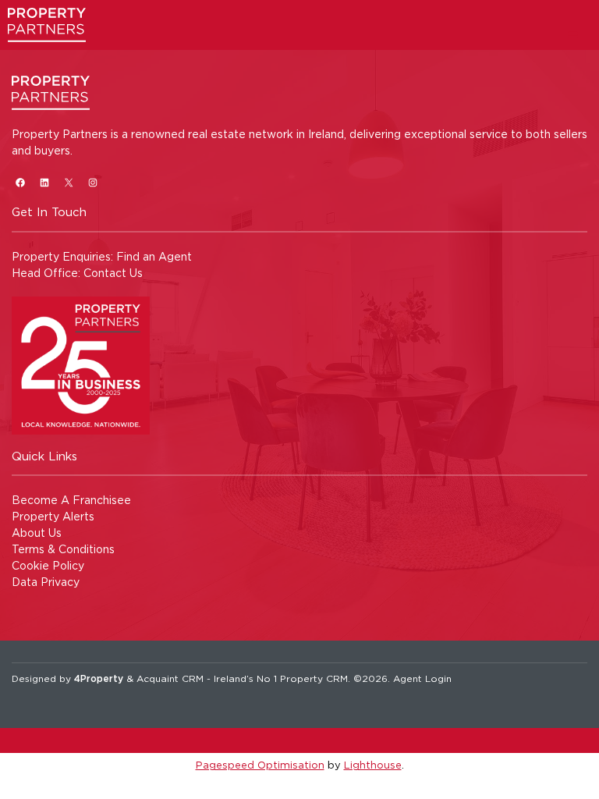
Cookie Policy (48, 565)
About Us (37, 532)
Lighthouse (373, 764)
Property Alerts (53, 516)
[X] (68, 182)
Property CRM (314, 678)
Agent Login (422, 678)
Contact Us (113, 273)
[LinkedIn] (44, 182)
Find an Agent (154, 256)
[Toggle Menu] (573, 34)
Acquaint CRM (170, 678)
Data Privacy (46, 582)
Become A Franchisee (71, 500)
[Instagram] (92, 182)
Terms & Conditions (63, 549)
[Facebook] (20, 182)
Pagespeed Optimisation (260, 764)
